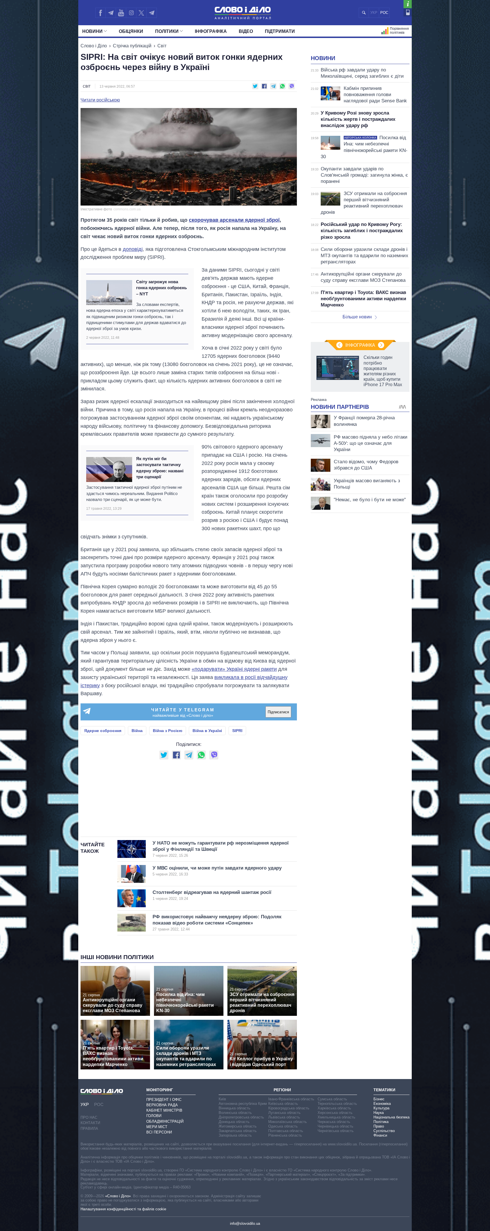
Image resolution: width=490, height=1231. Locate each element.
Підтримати (280, 31)
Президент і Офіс (163, 1099)
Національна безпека (391, 1117)
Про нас (89, 1117)
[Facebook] (100, 13)
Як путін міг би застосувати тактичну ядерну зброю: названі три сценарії (159, 467)
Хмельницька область (336, 1117)
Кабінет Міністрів (164, 1110)
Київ (222, 1099)
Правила (89, 1128)
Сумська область (332, 1099)
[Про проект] (408, 4)
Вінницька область (234, 1108)
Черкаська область (334, 1122)
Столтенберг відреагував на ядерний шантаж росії (212, 895)
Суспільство (384, 1131)
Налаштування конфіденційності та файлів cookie (123, 1209)
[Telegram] (110, 13)
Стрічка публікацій (132, 45)
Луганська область (284, 1113)
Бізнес (379, 1099)
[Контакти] (408, 12)
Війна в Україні (207, 730)
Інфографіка (211, 31)
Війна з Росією (167, 730)
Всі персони (159, 1132)
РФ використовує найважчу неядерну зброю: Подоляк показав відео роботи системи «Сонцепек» (217, 922)
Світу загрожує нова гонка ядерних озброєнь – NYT (161, 287)
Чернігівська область (336, 1131)
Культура (381, 1108)
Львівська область (284, 1117)
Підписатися (278, 712)
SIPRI (237, 730)
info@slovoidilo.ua (245, 1223)
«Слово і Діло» (118, 1196)
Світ (161, 45)
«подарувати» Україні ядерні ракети (234, 669)
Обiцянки (131, 31)
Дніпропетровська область (241, 1117)
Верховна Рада (162, 1105)
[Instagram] (131, 13)
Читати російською (100, 100)
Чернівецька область (335, 1126)
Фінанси (380, 1135)
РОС (384, 12)
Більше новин (357, 316)
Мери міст (156, 1127)
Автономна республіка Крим (243, 1103)
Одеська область (283, 1126)
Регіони (282, 1090)
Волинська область (235, 1113)
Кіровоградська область (288, 1108)
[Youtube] (121, 13)
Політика (380, 1122)
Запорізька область (235, 1135)
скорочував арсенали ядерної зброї (234, 220)
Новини (92, 31)
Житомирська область (238, 1126)
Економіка (382, 1103)
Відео (246, 31)
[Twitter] (141, 13)
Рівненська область (285, 1135)
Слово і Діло (94, 45)
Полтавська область (285, 1131)
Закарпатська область (238, 1131)
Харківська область (334, 1108)
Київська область (283, 1103)
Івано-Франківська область (291, 1099)
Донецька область (234, 1122)
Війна (137, 730)
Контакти (90, 1123)
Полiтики (167, 31)
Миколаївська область (287, 1122)
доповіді (133, 249)
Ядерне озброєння (102, 730)
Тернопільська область (337, 1103)
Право (378, 1126)
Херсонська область (335, 1113)
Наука (378, 1113)
